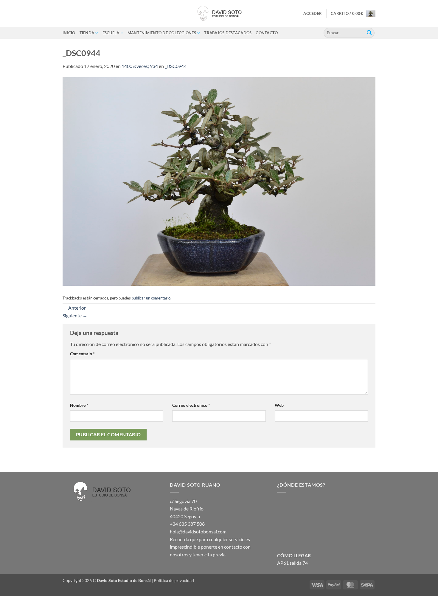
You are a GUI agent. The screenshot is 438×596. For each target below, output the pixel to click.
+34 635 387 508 (187, 524)
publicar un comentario (151, 298)
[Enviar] (369, 33)
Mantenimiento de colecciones (162, 32)
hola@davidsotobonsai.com (198, 531)
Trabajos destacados (227, 32)
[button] (312, 13)
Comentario (82, 353)
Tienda (87, 32)
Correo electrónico (191, 405)
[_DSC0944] (219, 181)
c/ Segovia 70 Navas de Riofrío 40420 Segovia (187, 508)
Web (279, 405)
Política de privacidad (174, 580)
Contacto (267, 32)
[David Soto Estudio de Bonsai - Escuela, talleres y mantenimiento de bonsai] (219, 13)
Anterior (74, 308)
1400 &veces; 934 (140, 66)
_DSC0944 (176, 66)
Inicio (69, 32)
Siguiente (75, 315)
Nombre (79, 405)
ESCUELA (110, 32)
